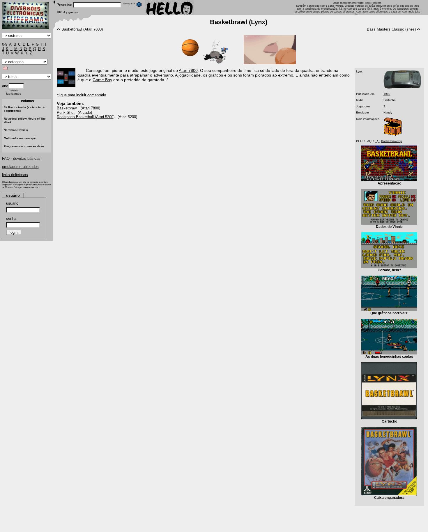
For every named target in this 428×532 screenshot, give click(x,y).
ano (5, 86)
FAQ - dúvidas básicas (21, 158)
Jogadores (363, 106)
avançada (129, 3)
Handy (387, 112)
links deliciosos (15, 175)
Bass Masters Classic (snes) (391, 29)
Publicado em (365, 93)
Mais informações (367, 118)
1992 (386, 93)
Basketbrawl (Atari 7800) (82, 29)
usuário (12, 203)
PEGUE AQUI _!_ (368, 141)
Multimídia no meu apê (20, 138)
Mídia (359, 100)
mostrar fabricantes (13, 92)
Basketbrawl (67, 108)
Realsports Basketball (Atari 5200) (85, 117)
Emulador (362, 112)
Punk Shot (66, 112)
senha (11, 218)
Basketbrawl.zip (391, 141)
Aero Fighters (373, 2)
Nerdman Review (16, 130)
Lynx (359, 71)
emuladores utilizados (20, 166)
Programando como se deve (24, 146)
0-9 (4, 44)
